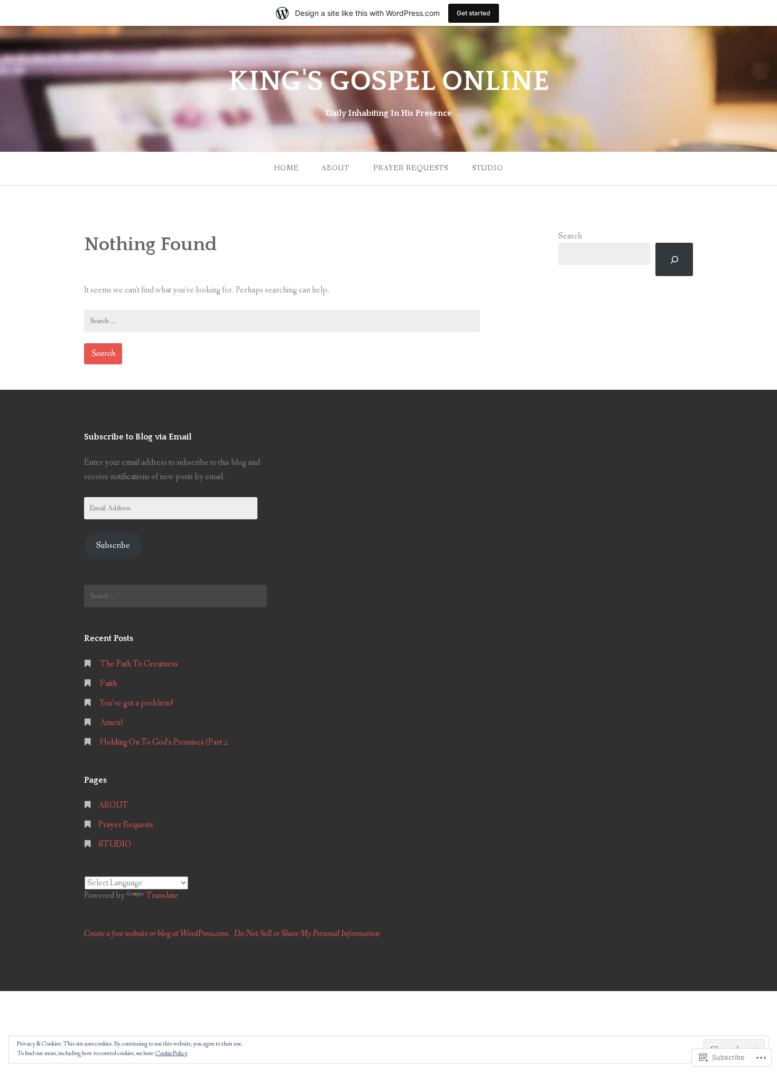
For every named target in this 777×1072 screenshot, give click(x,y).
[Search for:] (282, 321)
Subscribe (113, 545)
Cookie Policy (171, 1053)
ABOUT (335, 168)
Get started (474, 13)
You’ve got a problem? (136, 703)
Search (570, 236)
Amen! (111, 722)
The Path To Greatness (139, 664)
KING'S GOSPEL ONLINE (388, 81)
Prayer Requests (410, 168)
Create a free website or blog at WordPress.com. (157, 933)
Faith (108, 683)
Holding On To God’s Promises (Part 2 (164, 742)
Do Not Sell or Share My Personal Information (307, 933)
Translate (162, 895)
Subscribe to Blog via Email (137, 437)
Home (286, 168)
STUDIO (487, 168)
